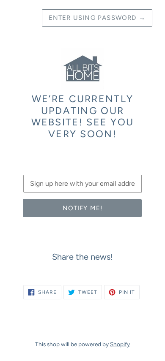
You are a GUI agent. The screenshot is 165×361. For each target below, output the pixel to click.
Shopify (120, 344)
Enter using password (97, 18)
